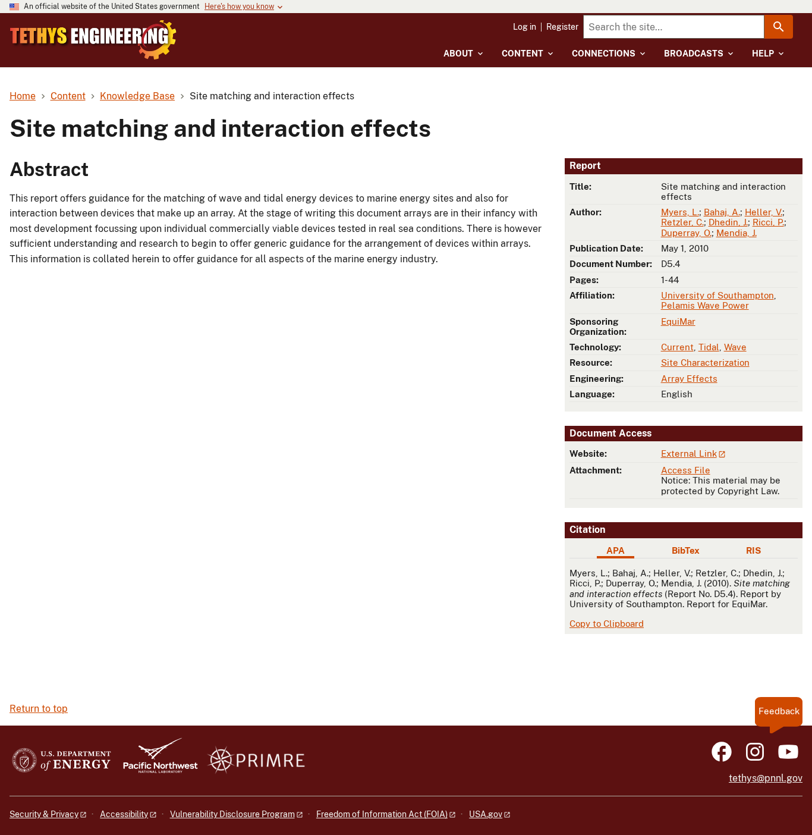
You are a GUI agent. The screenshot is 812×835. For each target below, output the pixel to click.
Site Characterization (705, 362)
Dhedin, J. (728, 222)
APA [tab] (615, 550)
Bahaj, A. (722, 212)
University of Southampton (717, 295)
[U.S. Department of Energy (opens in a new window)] (62, 761)
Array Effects (689, 378)
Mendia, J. (736, 233)
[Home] (93, 40)
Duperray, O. (686, 233)
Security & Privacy (44, 814)
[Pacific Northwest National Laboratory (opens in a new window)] (156, 761)
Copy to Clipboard (606, 624)
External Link (689, 453)
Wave (735, 347)
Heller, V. (763, 212)
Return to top (39, 708)
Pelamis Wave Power (705, 305)
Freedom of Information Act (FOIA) (382, 814)
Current (677, 347)
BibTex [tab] (686, 550)
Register (562, 27)
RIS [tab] (753, 550)
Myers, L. (680, 212)
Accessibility (124, 814)
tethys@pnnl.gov (765, 778)
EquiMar (678, 321)
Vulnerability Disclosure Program (232, 814)
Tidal (708, 347)
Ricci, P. (768, 222)
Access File (685, 470)
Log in (524, 27)
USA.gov (485, 814)
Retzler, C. (682, 222)
